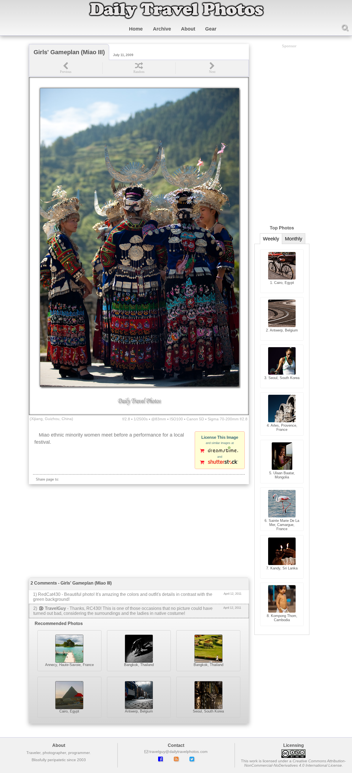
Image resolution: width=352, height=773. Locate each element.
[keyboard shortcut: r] (138, 68)
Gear (210, 29)
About (188, 29)
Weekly (271, 239)
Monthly (293, 239)
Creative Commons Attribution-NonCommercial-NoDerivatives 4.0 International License (295, 763)
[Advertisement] (139, 530)
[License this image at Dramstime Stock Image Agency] (220, 451)
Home (136, 29)
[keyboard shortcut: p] (65, 68)
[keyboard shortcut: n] (212, 68)
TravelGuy (55, 608)
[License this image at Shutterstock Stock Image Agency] (220, 462)
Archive (162, 29)
